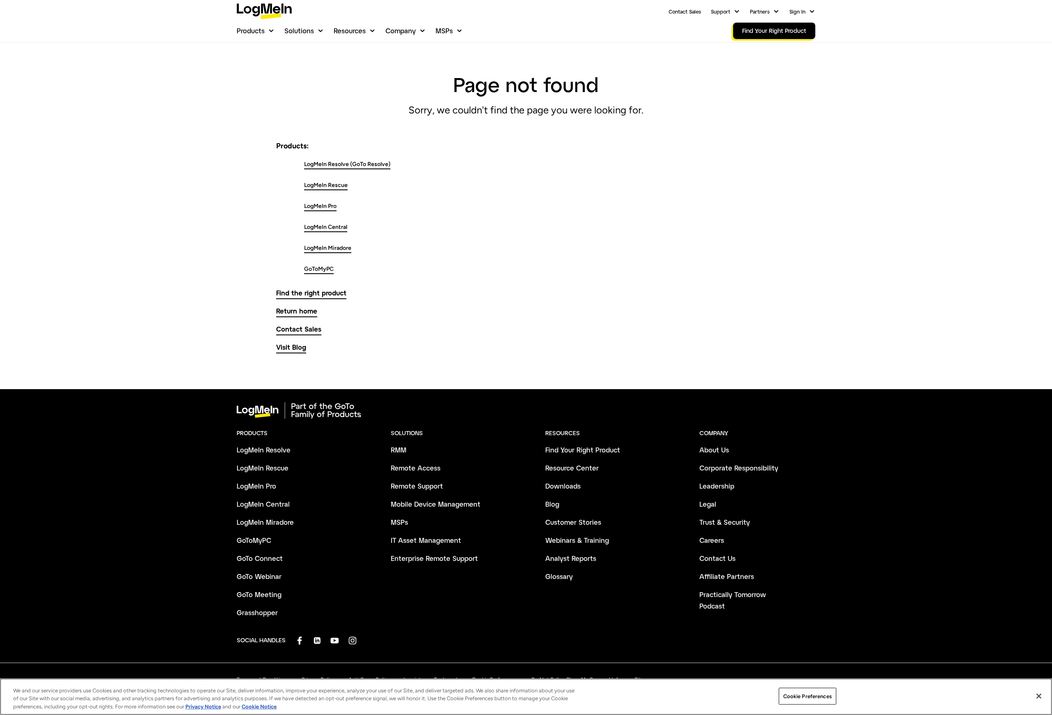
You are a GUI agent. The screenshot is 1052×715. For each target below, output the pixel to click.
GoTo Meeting (259, 594)
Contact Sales (685, 11)
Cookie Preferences (807, 696)
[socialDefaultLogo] (299, 640)
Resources (350, 31)
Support (720, 11)
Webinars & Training (577, 540)
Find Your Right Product (582, 450)
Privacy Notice (203, 706)
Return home (296, 311)
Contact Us (717, 558)
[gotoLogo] (264, 11)
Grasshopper (257, 612)
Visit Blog (291, 347)
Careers (711, 540)
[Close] (1039, 696)
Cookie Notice (259, 706)
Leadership (716, 486)
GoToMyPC (319, 268)
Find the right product (311, 293)
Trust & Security (724, 522)
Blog (552, 504)
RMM (398, 450)
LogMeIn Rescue (326, 185)
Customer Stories (573, 522)
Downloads (563, 486)
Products (251, 31)
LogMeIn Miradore (327, 247)
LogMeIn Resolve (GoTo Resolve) (347, 164)
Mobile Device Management (435, 504)
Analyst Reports (570, 558)
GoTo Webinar (259, 576)
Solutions (299, 31)
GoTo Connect (260, 558)
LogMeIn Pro (320, 206)
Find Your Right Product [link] (774, 30)
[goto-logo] (526, 410)
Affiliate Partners (726, 576)
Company (400, 31)
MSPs (444, 31)
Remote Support (417, 486)
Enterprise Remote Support (434, 558)
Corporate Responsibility (738, 468)
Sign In (797, 11)
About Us (714, 450)
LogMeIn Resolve (264, 450)
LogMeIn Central (325, 227)
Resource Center (572, 468)
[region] (526, 696)
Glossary (559, 576)
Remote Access (416, 468)
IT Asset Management (426, 540)
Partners (760, 11)
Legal (707, 504)
